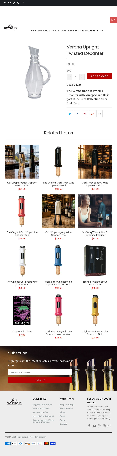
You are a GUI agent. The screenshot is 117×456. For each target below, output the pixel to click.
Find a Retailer (59, 30)
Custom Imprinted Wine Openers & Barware (24, 14)
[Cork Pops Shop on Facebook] (5, 3)
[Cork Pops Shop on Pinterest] (14, 3)
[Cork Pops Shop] (11, 27)
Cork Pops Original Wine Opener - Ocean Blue (58, 261)
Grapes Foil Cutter (22, 310)
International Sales (35, 8)
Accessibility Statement (77, 8)
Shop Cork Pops (39, 30)
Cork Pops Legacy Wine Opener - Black (95, 162)
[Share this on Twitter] (70, 113)
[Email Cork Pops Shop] (22, 3)
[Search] (102, 31)
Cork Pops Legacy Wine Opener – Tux (58, 211)
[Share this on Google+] (92, 113)
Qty (69, 71)
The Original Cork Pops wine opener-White (22, 261)
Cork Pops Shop (19, 437)
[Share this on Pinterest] (85, 113)
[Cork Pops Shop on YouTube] (9, 3)
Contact (93, 30)
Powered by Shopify (36, 437)
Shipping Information (13, 8)
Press (78, 30)
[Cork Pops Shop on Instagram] (18, 3)
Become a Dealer (55, 8)
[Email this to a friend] (99, 113)
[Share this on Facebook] (77, 113)
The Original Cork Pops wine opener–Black (58, 162)
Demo (85, 30)
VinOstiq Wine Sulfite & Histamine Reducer (95, 211)
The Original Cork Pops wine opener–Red (22, 211)
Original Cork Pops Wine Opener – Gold (95, 310)
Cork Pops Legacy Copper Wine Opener (22, 162)
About (71, 30)
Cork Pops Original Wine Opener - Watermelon (58, 310)
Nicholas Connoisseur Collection (95, 261)
